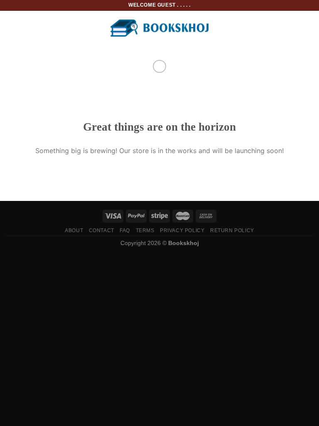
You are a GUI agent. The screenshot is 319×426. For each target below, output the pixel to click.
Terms (145, 230)
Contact (101, 230)
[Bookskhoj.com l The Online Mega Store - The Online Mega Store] (159, 28)
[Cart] (308, 28)
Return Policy (232, 230)
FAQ (125, 230)
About (74, 230)
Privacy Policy (182, 230)
